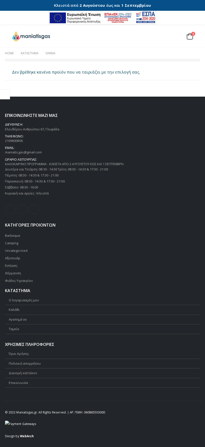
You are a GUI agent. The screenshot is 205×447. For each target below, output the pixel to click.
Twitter (22, 209)
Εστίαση (11, 265)
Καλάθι (14, 309)
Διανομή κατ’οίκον (23, 373)
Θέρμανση (13, 273)
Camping (11, 243)
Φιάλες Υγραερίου (19, 280)
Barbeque (12, 235)
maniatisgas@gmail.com (23, 152)
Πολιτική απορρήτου (25, 363)
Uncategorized (16, 250)
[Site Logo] (31, 36)
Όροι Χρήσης (19, 353)
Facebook (11, 209)
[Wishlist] (178, 36)
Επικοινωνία (18, 382)
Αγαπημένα (17, 319)
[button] (8, 36)
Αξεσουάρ (12, 258)
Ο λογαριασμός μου (24, 300)
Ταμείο (14, 329)
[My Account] (166, 36)
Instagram (34, 209)
